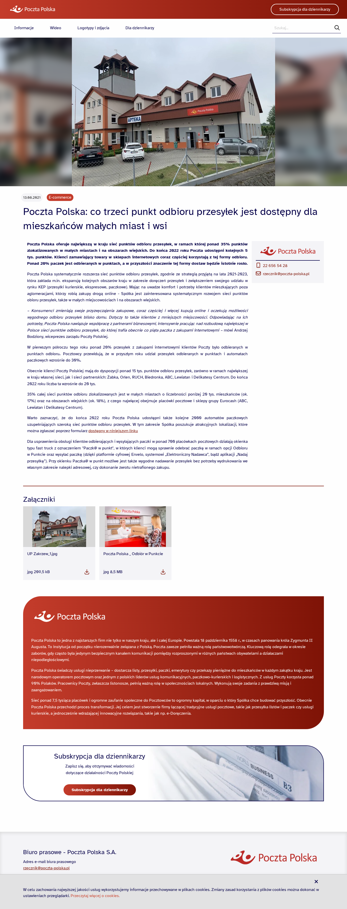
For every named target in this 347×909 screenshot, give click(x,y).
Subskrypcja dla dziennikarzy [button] (304, 9)
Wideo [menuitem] (55, 27)
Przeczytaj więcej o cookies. (95, 895)
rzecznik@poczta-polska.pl (286, 273)
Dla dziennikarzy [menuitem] (139, 27)
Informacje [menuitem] (24, 27)
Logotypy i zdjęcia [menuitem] (93, 27)
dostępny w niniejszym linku (113, 430)
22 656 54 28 (275, 265)
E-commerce (60, 197)
